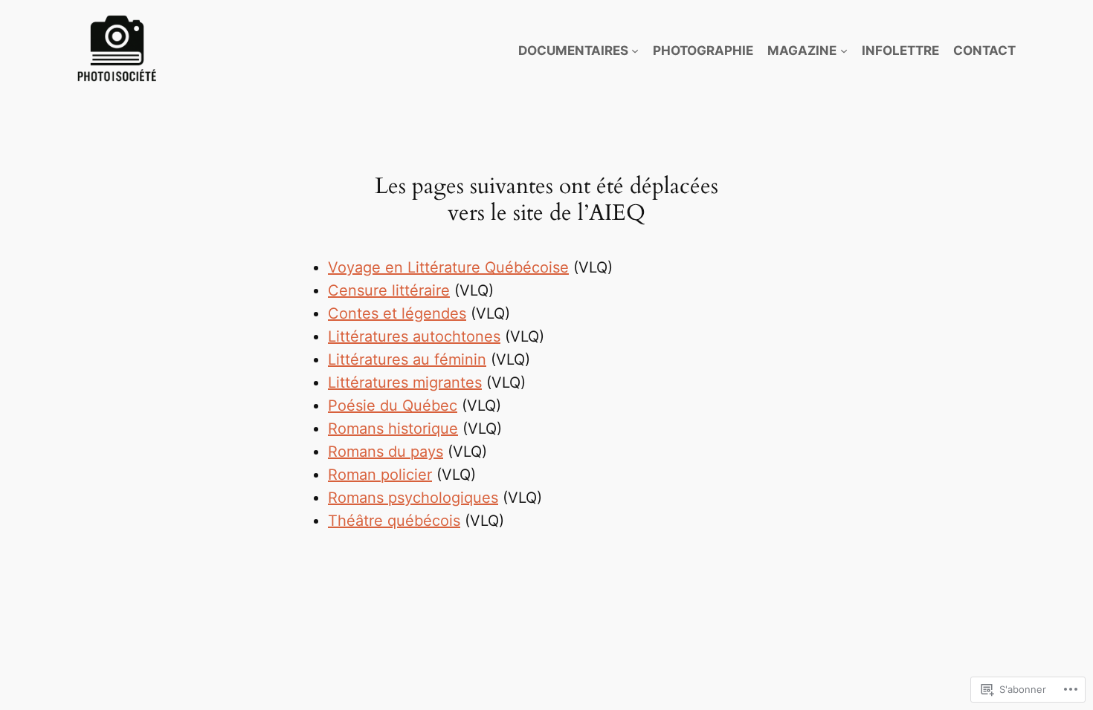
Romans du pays (385, 451)
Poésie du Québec (392, 405)
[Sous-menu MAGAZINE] (844, 50)
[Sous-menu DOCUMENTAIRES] (635, 50)
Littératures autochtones (414, 336)
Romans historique (393, 428)
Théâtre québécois (394, 521)
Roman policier (380, 474)
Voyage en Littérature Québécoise (448, 267)
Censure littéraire (389, 290)
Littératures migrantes (405, 382)
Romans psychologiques (413, 498)
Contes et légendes (397, 313)
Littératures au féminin (407, 359)
